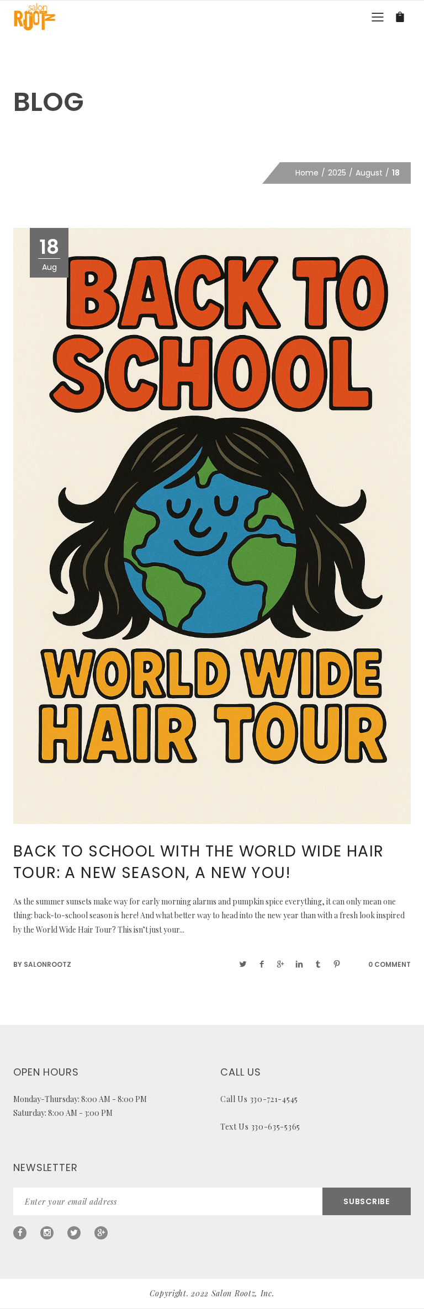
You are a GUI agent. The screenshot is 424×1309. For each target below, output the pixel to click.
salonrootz (47, 964)
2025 (337, 172)
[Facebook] (19, 1232)
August (369, 172)
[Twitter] (74, 1232)
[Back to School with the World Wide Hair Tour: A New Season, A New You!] (212, 525)
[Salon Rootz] (34, 16)
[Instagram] (47, 1232)
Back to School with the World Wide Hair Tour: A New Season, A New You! (198, 862)
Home (307, 172)
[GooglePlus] (101, 1232)
